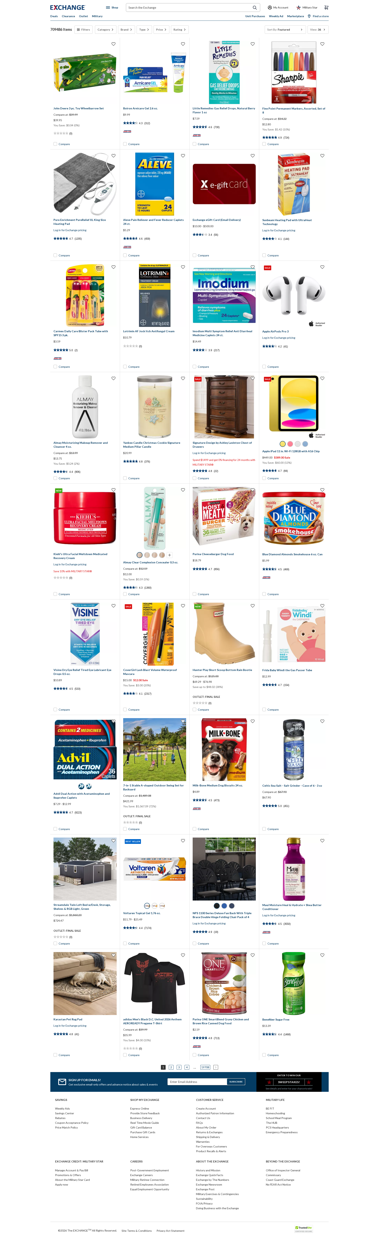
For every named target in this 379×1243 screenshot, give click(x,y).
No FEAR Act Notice (278, 1184)
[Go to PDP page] (85, 72)
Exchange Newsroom (209, 1184)
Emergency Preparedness (282, 1132)
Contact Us (203, 1118)
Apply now (61, 1184)
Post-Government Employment (149, 1170)
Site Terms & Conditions (137, 1230)
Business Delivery (141, 1118)
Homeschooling (275, 1113)
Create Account (206, 1108)
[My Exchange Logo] (75, 7)
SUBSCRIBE (236, 1081)
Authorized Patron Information (215, 1113)
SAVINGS (61, 1099)
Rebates (60, 1118)
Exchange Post (205, 1189)
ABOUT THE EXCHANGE (212, 1161)
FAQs (199, 1122)
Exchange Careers (141, 1175)
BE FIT (270, 1108)
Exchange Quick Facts (209, 1175)
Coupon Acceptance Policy (71, 1122)
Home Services (139, 1137)
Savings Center (64, 1113)
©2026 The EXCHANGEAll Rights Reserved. (87, 1230)
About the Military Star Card (72, 1179)
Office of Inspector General (283, 1170)
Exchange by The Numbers (212, 1179)
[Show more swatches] (170, 555)
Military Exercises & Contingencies (217, 1194)
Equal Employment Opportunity (149, 1189)
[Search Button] (255, 8)
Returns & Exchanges (209, 1132)
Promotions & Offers (68, 1175)
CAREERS (136, 1161)
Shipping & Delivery (208, 1137)
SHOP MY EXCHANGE (144, 1099)
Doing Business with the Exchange (217, 1208)
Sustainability (204, 1198)
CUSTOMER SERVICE (209, 1099)
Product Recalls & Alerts (211, 1151)
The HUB (271, 1122)
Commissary (273, 1175)
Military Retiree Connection (147, 1179)
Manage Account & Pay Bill (71, 1170)
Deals (54, 16)
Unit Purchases (255, 16)
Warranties (203, 1141)
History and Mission (208, 1170)
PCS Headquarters (277, 1127)
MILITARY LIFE (275, 1099)
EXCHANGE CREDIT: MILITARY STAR (79, 1161)
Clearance (68, 16)
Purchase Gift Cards (142, 1132)
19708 (205, 1067)
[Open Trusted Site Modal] (303, 1229)
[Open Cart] (326, 7)
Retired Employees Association (149, 1184)
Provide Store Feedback (145, 1113)
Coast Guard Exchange (280, 1179)
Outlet (83, 16)
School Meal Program (279, 1118)
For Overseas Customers (211, 1146)
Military (97, 16)
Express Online (139, 1108)
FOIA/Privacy (204, 1203)
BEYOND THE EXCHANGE (283, 1161)
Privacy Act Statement (171, 1230)
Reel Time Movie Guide (144, 1122)
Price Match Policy (66, 1127)
